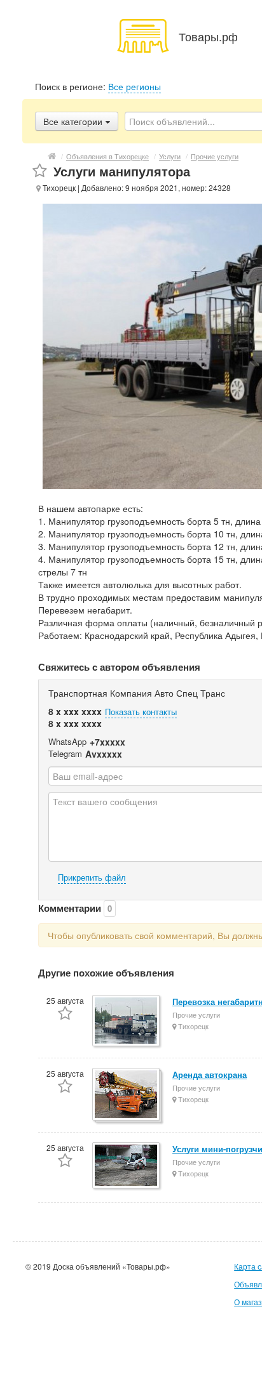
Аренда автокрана (209, 1074)
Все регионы (134, 86)
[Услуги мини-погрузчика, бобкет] (127, 1166)
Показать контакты (141, 712)
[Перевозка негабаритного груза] (127, 1021)
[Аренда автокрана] (127, 1095)
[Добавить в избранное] (39, 171)
